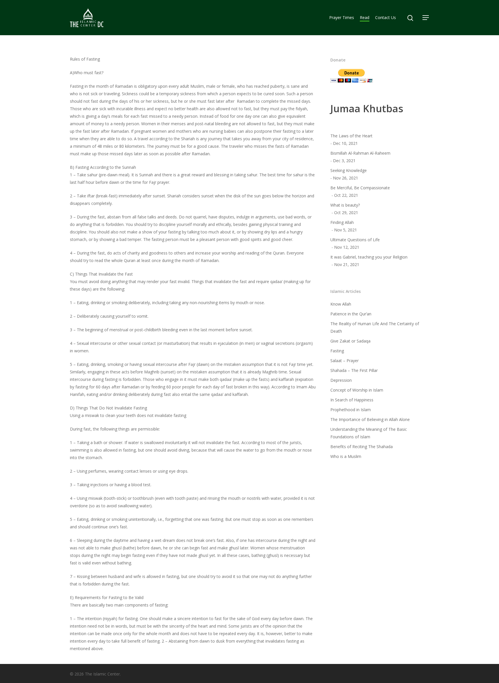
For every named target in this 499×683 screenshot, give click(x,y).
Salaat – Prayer (344, 360)
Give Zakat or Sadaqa (350, 341)
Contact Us (385, 17)
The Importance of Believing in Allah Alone (370, 419)
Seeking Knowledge (348, 170)
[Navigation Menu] (425, 17)
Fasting (337, 350)
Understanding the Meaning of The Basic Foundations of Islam (368, 432)
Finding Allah (342, 222)
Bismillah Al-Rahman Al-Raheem (360, 153)
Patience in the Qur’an (350, 314)
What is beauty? (345, 205)
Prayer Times (341, 17)
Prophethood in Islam (350, 409)
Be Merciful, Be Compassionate (360, 187)
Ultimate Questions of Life (355, 239)
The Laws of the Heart (351, 136)
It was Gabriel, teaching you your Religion (368, 257)
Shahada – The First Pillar (354, 370)
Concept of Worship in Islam (356, 390)
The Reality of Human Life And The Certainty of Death (374, 327)
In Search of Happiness (351, 400)
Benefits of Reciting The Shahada (361, 446)
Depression (341, 380)
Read (364, 17)
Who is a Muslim (345, 456)
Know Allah (340, 304)
